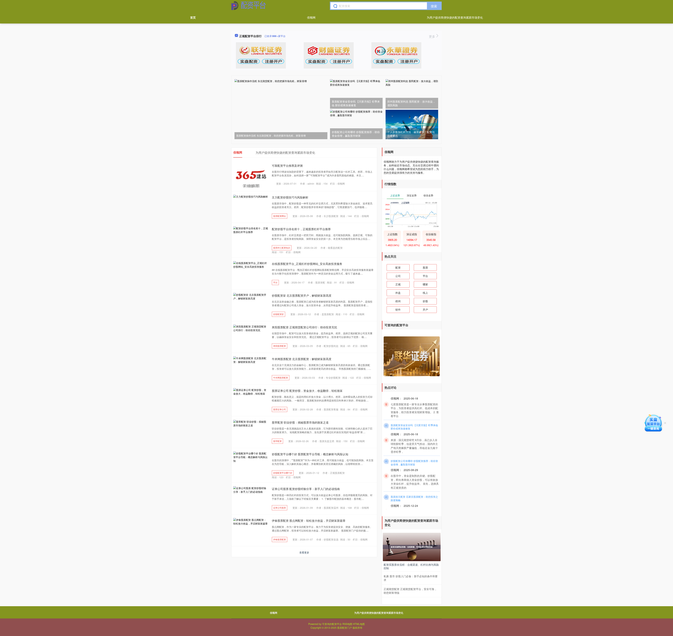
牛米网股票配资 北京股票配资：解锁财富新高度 (301, 359)
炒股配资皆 (278, 314)
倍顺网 (311, 17)
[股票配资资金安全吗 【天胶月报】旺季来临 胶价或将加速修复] (356, 94)
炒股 (425, 301)
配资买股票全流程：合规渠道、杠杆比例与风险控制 (411, 566)
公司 (398, 276)
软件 (398, 309)
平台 (275, 282)
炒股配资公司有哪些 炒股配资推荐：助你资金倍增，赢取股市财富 (356, 133)
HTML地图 (359, 624)
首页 (193, 17)
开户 (425, 309)
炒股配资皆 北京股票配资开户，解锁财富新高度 (301, 295)
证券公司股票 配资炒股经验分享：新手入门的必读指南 (306, 489)
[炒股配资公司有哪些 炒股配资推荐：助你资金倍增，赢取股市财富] (356, 124)
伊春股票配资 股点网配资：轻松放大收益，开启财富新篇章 (308, 521)
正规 (398, 284)
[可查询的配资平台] (248, 5)
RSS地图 (347, 624)
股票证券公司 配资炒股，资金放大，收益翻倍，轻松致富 (307, 391)
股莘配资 (277, 440)
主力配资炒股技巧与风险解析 (290, 197)
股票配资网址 (279, 215)
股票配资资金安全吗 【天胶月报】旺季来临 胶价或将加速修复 (356, 103)
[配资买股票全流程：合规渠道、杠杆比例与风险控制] (412, 546)
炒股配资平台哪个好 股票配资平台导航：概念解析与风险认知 (310, 454)
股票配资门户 (344, 627)
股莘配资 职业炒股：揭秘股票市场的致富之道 (300, 422)
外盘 (398, 293)
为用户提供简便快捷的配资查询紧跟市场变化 (455, 17)
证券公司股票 (279, 507)
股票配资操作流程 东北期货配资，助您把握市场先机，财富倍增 (271, 135)
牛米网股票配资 (280, 377)
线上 (425, 293)
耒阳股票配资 (279, 345)
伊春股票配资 (279, 539)
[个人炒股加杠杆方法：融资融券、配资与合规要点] (412, 124)
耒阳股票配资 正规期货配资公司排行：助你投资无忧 (304, 327)
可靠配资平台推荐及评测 (287, 166)
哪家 (425, 284)
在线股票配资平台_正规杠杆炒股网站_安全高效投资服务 (307, 264)
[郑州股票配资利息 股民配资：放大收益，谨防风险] (412, 94)
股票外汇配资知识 (281, 247)
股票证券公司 (279, 409)
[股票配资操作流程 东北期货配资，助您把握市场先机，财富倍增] (280, 109)
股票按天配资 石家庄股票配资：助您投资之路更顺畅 (414, 488)
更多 (432, 36)
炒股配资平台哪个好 (282, 472)
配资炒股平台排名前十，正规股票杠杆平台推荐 (301, 229)
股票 (425, 267)
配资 (398, 267)
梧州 (398, 301)
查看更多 (304, 552)
